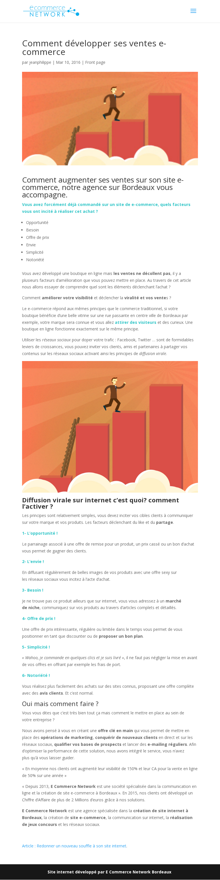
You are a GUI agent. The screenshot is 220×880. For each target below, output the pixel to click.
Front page (95, 62)
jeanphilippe (40, 62)
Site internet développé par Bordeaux (110, 872)
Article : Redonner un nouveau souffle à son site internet (74, 846)
